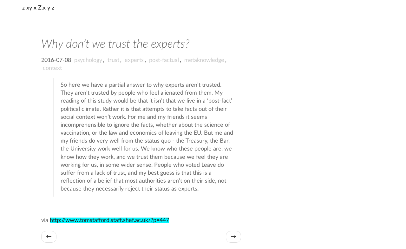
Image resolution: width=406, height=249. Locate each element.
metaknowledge (204, 60)
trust (113, 60)
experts (134, 60)
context (52, 68)
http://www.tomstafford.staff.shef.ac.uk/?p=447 (109, 220)
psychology (88, 60)
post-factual (164, 60)
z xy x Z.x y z (38, 8)
